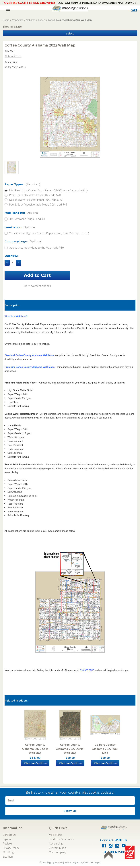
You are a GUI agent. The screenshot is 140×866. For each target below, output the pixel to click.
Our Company (57, 852)
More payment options (37, 286)
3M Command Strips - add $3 (27, 219)
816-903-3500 (113, 852)
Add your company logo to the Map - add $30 (36, 247)
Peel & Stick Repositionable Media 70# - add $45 (38, 204)
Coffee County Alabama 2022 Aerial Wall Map (70, 749)
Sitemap (8, 856)
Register (8, 843)
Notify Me (69, 811)
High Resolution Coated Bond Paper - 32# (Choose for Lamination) (48, 190)
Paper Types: (22, 184)
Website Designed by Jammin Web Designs (82, 862)
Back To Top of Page (108, 855)
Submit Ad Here (130, 852)
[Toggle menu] (8, 10)
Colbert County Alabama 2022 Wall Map (105, 749)
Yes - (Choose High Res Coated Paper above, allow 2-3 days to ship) (49, 233)
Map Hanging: (21, 212)
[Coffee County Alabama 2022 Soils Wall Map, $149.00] (35, 725)
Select (70, 33)
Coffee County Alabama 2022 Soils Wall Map (35, 749)
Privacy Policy (11, 848)
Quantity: (11, 255)
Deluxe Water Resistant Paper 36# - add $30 (35, 200)
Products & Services (61, 839)
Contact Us (9, 834)
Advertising (56, 843)
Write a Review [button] (13, 56)
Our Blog (8, 852)
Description (12, 305)
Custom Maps (57, 848)
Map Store (55, 834)
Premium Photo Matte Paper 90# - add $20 (35, 195)
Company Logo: (23, 241)
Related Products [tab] (16, 700)
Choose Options (35, 763)
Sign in (7, 839)
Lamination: (20, 227)
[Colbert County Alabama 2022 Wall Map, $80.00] (105, 725)
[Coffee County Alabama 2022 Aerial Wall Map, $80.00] (70, 725)
